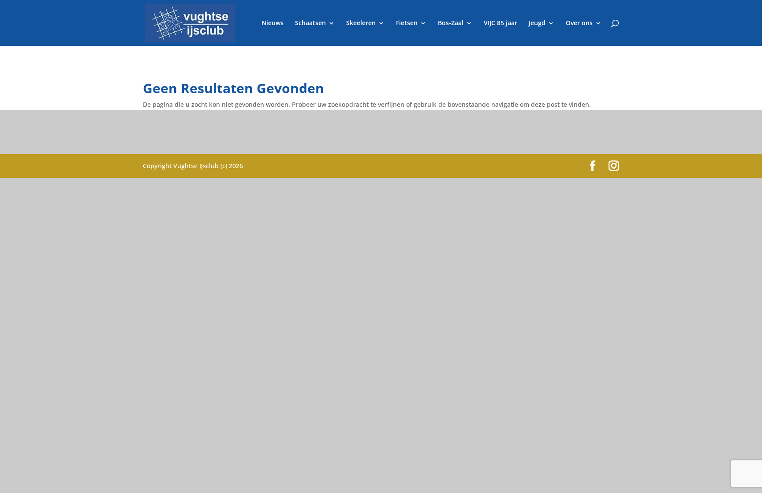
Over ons (579, 23)
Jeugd (537, 23)
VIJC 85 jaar (500, 23)
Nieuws (272, 23)
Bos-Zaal (450, 23)
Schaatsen (310, 23)
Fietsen (407, 23)
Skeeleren (361, 23)
